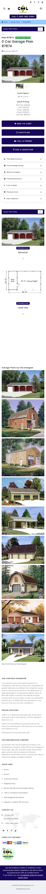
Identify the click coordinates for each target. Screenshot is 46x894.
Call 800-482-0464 (23, 16)
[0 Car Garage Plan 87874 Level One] (23, 282)
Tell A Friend (24, 141)
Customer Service (11, 779)
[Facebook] (35, 2)
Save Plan (24, 132)
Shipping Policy (9, 783)
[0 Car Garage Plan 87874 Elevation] (23, 69)
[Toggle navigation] (40, 29)
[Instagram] (38, 2)
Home (6, 22)
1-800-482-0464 (11, 823)
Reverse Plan (23, 248)
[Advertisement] (23, 341)
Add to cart (24, 123)
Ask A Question (24, 149)
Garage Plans (15, 22)
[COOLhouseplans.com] (23, 9)
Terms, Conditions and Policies (16, 793)
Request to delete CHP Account (16, 802)
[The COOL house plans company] (8, 854)
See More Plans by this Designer (14, 664)
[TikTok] (42, 2)
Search (6, 774)
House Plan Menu (10, 29)
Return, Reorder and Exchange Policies (18, 788)
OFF (16, 51)
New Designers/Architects (14, 797)
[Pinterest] (31, 2)
